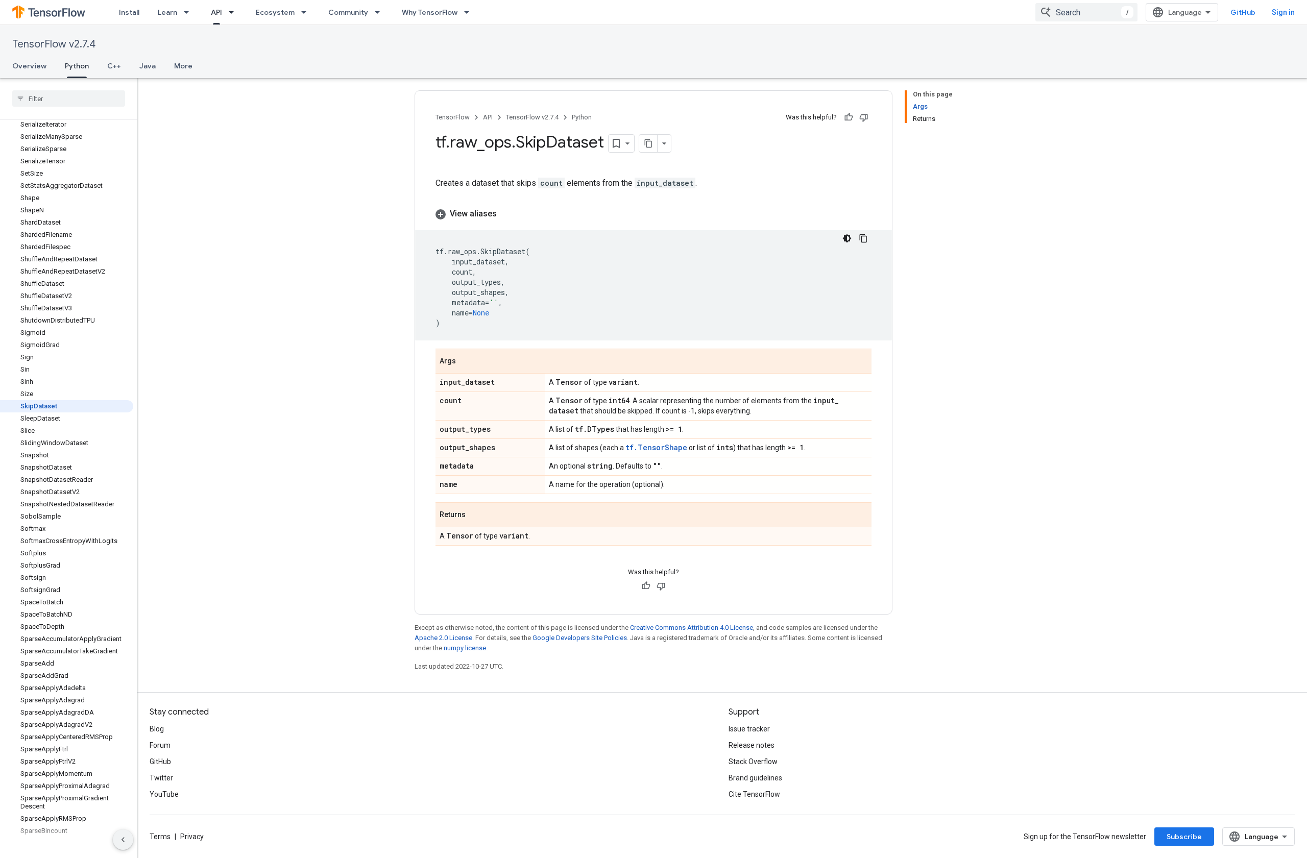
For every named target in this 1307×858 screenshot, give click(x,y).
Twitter (161, 778)
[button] (653, 214)
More (183, 65)
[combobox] (1086, 12)
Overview (29, 65)
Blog (157, 729)
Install (129, 12)
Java (147, 65)
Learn (167, 12)
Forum (160, 745)
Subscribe (1184, 836)
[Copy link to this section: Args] (466, 362)
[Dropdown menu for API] (234, 12)
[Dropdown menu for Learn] (189, 12)
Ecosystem (275, 12)
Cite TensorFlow (754, 794)
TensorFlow (452, 117)
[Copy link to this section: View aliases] (507, 214)
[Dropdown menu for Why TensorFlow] (469, 12)
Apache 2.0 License (443, 638)
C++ (114, 65)
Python (77, 65)
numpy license (465, 648)
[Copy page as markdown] (648, 143)
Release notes (751, 745)
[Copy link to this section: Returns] (476, 515)
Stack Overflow (753, 761)
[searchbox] (68, 98)
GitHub (1242, 12)
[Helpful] (848, 117)
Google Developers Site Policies (580, 638)
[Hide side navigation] (123, 839)
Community (348, 12)
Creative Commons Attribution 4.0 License (691, 627)
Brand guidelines (755, 778)
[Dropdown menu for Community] (380, 12)
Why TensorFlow (429, 12)
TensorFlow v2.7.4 (53, 44)
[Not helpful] (864, 117)
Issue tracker (749, 729)
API (216, 12)
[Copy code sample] (863, 238)
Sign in (1283, 12)
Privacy (192, 836)
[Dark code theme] (847, 238)
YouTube (164, 794)
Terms (160, 836)
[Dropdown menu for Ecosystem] (307, 12)
